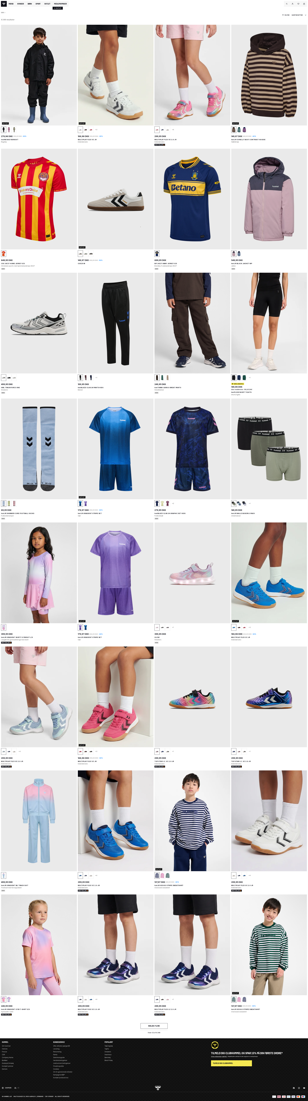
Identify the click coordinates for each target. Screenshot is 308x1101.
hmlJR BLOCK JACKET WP (241, 263)
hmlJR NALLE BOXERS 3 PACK (243, 513)
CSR (3, 1054)
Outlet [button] (47, 4)
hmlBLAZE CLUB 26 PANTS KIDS (90, 387)
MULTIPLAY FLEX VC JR (87, 139)
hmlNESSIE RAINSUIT (9, 139)
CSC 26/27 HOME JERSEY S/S (13, 263)
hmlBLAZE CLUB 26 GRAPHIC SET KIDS (170, 513)
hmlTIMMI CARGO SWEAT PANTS (167, 387)
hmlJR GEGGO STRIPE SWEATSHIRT (168, 885)
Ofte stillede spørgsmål (61, 1046)
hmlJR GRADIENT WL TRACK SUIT (14, 885)
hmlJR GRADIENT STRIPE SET (90, 513)
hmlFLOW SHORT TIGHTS (241, 392)
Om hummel (6, 1046)
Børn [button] (30, 4)
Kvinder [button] (20, 4)
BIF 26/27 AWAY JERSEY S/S (165, 263)
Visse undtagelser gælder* (219, 1056)
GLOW (156, 637)
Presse (4, 1052)
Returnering (57, 1052)
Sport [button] (38, 4)
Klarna (55, 1054)
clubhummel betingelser (61, 1063)
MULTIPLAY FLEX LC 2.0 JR (165, 1009)
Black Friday (109, 1060)
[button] (287, 4)
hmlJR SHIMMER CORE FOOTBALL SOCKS (17, 513)
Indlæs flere (154, 1026)
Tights (107, 1049)
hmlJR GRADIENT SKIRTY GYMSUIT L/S (17, 637)
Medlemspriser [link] (60, 4)
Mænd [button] (11, 4)
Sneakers (108, 1052)
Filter (287, 15)
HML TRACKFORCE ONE (10, 387)
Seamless (108, 1054)
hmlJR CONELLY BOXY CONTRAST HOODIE (248, 139)
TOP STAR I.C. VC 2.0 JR (164, 761)
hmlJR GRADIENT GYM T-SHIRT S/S (15, 1009)
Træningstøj (109, 1046)
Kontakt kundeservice (60, 1078)
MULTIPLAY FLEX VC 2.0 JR (165, 139)
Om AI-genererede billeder (62, 1072)
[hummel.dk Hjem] (4, 4)
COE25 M (81, 263)
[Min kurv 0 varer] (304, 4)
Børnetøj (108, 1057)
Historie (4, 1049)
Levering (56, 1049)
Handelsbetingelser (60, 1060)
